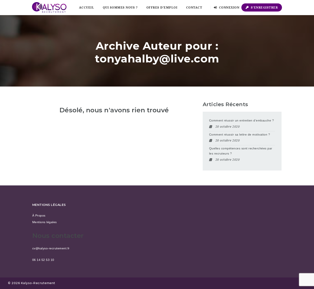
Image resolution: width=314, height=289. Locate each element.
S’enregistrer (264, 7)
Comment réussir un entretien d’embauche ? (241, 120)
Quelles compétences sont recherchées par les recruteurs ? (240, 151)
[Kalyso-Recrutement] (49, 7)
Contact (194, 7)
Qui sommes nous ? (120, 7)
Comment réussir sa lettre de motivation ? (239, 134)
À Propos (38, 215)
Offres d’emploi (162, 7)
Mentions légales (44, 222)
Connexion (228, 7)
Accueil (86, 7)
